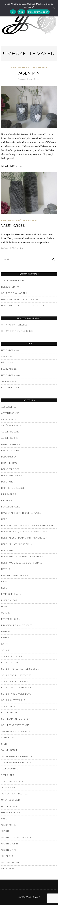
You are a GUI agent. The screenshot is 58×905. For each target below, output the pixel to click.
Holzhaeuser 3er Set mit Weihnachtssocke (27, 525)
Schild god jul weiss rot (16, 681)
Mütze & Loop (9, 600)
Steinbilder (8, 737)
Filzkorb (6, 500)
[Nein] (54, 8)
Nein (21, 12)
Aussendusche (10, 432)
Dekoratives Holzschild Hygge (20, 299)
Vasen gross (13, 225)
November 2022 (10, 350)
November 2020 (10, 375)
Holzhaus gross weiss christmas (21, 563)
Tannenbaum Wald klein (16, 762)
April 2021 (7, 356)
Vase (44, 68)
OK (12, 12)
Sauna (5, 638)
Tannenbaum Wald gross (16, 756)
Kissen (5, 581)
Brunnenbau (9, 463)
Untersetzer (9, 806)
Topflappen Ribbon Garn (16, 794)
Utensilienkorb (10, 812)
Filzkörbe (21, 325)
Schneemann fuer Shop (15, 719)
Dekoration (8, 482)
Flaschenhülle (10, 507)
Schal (4, 644)
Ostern (5, 613)
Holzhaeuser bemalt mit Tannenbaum (24, 538)
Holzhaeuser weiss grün (16, 544)
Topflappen (8, 787)
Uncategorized (10, 800)
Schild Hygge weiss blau (16, 694)
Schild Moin (8, 706)
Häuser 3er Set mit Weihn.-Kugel (21, 513)
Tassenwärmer (10, 769)
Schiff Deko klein (11, 656)
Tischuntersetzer (12, 781)
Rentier (6, 631)
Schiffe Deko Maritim (14, 293)
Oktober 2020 (9, 381)
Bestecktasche (10, 450)
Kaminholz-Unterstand (15, 575)
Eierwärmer (8, 494)
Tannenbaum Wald (12, 281)
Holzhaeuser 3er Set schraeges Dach (24, 531)
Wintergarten (10, 862)
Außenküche (9, 438)
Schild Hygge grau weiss (16, 688)
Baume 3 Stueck (10, 444)
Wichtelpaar (9, 850)
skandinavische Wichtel (16, 731)
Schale (5, 650)
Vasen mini (29, 73)
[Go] (53, 259)
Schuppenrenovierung (15, 725)
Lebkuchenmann (11, 594)
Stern (5, 744)
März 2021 (7, 363)
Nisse (4, 606)
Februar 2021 (9, 369)
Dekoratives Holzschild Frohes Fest (23, 306)
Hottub (5, 569)
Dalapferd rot (10, 469)
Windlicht (7, 856)
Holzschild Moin (11, 287)
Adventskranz (10, 413)
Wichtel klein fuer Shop (16, 837)
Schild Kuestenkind (13, 700)
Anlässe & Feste (11, 425)
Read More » (11, 166)
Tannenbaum (9, 750)
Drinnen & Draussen (13, 488)
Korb (4, 588)
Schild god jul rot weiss (16, 675)
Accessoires (8, 407)
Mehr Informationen (38, 12)
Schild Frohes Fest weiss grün (20, 669)
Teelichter (7, 775)
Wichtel (6, 831)
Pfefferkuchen (10, 619)
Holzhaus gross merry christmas (22, 556)
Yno (8, 325)
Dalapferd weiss (11, 475)
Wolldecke (8, 868)
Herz (4, 519)
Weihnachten (9, 825)
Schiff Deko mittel (12, 663)
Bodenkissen (9, 457)
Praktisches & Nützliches (26, 68)
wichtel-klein (9, 844)
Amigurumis (8, 419)
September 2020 (10, 388)
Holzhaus (7, 550)
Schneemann (9, 713)
